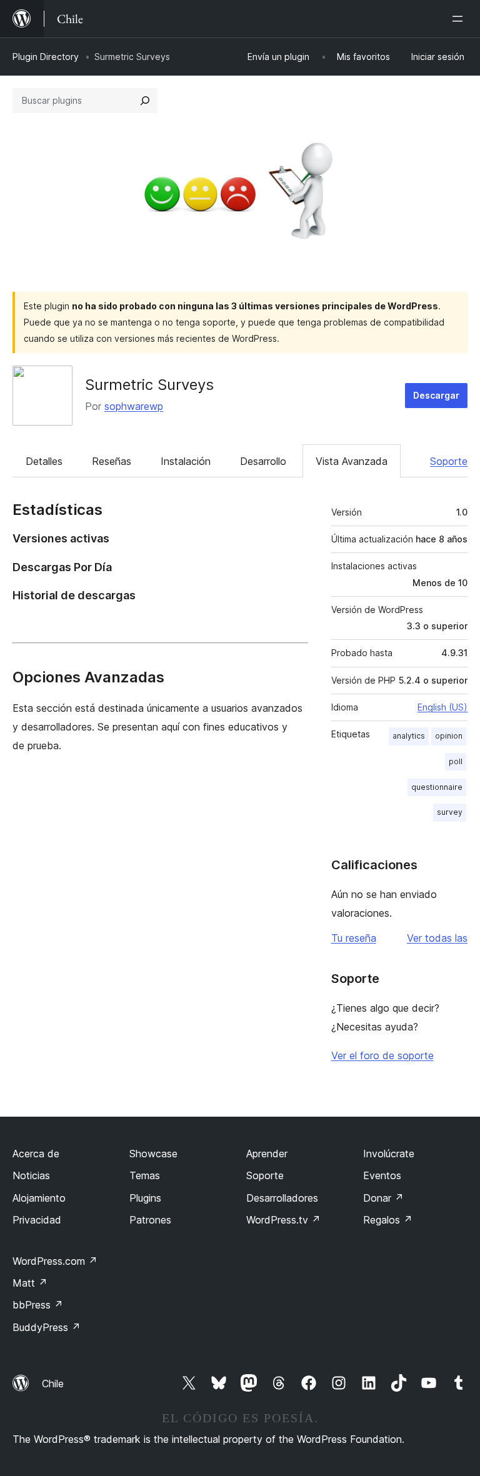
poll (455, 761)
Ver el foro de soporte (382, 1055)
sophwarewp (133, 406)
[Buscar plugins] (145, 100)
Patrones (150, 1220)
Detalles (44, 461)
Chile (53, 1383)
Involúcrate (388, 1153)
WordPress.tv (283, 1220)
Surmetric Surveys (149, 385)
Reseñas (111, 461)
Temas (144, 1175)
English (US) (443, 707)
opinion (448, 735)
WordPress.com (55, 1261)
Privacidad (36, 1220)
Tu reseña (353, 938)
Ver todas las (437, 938)
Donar (383, 1198)
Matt (30, 1283)
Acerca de (35, 1153)
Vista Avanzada (352, 461)
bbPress (37, 1305)
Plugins (145, 1198)
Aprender (267, 1153)
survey (449, 812)
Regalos (387, 1220)
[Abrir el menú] (460, 18)
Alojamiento (39, 1198)
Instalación (186, 461)
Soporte (449, 461)
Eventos (382, 1175)
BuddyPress (46, 1327)
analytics (408, 735)
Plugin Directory (45, 56)
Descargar (436, 395)
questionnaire (436, 787)
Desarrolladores (282, 1198)
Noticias (31, 1175)
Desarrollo (263, 461)
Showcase (153, 1153)
